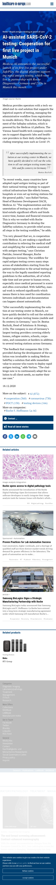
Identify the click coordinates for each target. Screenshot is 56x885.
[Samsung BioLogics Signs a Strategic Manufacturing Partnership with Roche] (28, 579)
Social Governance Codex (14, 754)
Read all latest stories (18, 426)
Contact (6, 746)
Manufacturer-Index (12, 715)
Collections (8, 707)
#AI (28, 503)
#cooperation (15, 619)
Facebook (7, 722)
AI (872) (34, 393)
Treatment (7, 692)
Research (7, 700)
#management (47, 559)
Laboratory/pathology (12, 689)
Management (9, 694)
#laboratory (36, 559)
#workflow (49, 503)
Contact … (12, 418)
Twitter (6, 725)
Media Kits (7, 740)
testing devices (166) (36, 403)
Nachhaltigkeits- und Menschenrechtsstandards (15, 750)
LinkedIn (7, 731)
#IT (21, 559)
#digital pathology (37, 503)
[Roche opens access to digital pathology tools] (28, 467)
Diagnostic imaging (11, 686)
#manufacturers (36, 619)
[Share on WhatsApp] (23, 436)
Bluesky (6, 728)
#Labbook (27, 559)
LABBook (7, 712)
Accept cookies (28, 878)
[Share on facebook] (5, 436)
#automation (13, 559)
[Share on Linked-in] (17, 436)
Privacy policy (9, 757)
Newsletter (8, 743)
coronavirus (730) (41, 398)
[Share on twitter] (11, 436)
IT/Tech (6, 697)
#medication (48, 619)
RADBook (7, 710)
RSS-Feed (7, 733)
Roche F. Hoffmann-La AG (21, 410)
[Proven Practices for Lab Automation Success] (28, 523)
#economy (25, 619)
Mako (5, 658)
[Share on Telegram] (29, 436)
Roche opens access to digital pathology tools (27, 485)
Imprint (6, 760)
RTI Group (7, 661)
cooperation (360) (16, 398)
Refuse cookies (28, 871)
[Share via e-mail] (35, 436)
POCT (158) (13, 403)
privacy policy (22, 863)
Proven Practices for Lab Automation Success (27, 542)
